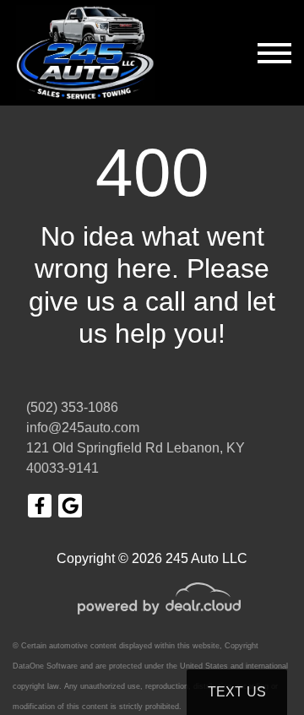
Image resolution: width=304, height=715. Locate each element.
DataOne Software (45, 666)
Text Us (237, 692)
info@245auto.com (82, 427)
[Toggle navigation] (274, 53)
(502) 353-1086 (72, 407)
